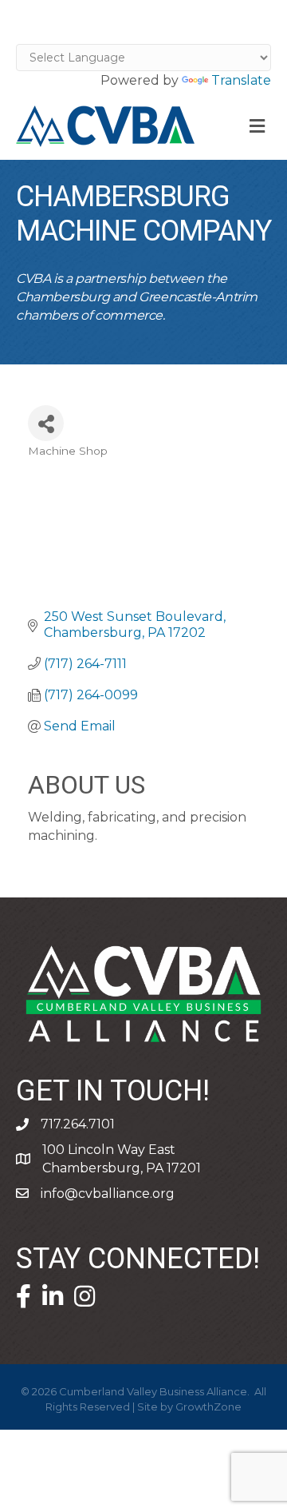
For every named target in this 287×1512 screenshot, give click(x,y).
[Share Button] (46, 423)
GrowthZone (208, 1406)
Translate (241, 80)
